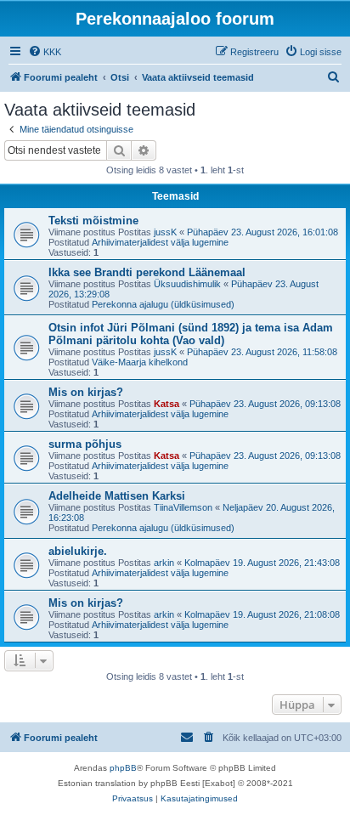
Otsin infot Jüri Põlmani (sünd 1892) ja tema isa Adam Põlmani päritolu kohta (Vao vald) (190, 334)
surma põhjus (84, 444)
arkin (164, 562)
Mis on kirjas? (85, 392)
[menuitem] (44, 52)
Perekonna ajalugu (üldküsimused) (163, 304)
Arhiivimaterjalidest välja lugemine (160, 242)
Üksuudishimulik (187, 284)
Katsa (166, 404)
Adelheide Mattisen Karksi (116, 496)
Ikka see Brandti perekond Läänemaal (147, 272)
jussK (165, 232)
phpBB (123, 768)
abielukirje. (77, 551)
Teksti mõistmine (93, 220)
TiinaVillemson (183, 507)
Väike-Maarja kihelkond (140, 362)
